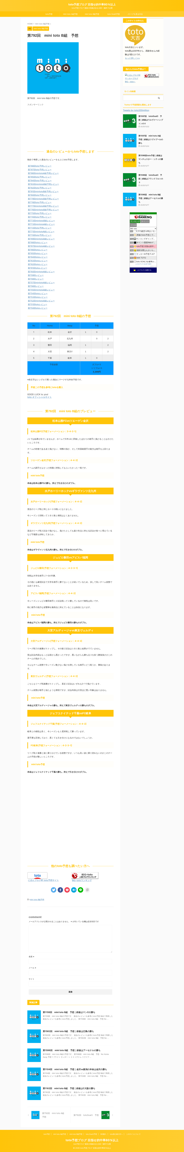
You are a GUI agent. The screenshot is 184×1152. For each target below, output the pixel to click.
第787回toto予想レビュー (39, 169)
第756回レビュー (36, 286)
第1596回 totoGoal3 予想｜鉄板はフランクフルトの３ (150, 178)
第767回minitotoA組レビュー (41, 246)
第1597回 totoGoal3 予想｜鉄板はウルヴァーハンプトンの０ (150, 120)
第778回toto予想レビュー (39, 202)
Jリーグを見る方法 (135, 14)
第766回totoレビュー (37, 249)
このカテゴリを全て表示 (143, 264)
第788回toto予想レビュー (39, 166)
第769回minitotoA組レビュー (41, 239)
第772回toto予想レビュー (39, 228)
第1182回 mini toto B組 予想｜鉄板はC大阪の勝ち (69, 1088)
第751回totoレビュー (37, 304)
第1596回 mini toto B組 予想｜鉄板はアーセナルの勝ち (71, 1050)
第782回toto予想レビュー (39, 188)
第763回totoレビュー (38, 260)
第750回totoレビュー (37, 308)
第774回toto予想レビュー (39, 217)
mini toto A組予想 (70, 14)
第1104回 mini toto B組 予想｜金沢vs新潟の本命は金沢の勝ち (75, 1069)
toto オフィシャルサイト (39, 397)
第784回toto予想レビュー (40, 180)
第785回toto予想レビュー (39, 177)
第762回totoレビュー (37, 264)
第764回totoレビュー (38, 257)
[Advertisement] (50, 126)
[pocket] (67, 890)
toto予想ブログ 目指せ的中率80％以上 (92, 4)
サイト (31, 979)
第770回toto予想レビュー (39, 235)
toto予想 (48, 14)
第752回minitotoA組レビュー (41, 300)
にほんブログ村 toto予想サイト (43, 880)
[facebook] (60, 890)
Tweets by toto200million (136, 110)
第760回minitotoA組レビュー (41, 271)
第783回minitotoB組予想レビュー (43, 184)
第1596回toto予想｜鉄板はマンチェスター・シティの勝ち (150, 159)
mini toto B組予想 (92, 14)
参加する (153, 266)
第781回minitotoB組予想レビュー (43, 191)
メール (32, 968)
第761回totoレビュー (37, 268)
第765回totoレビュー (37, 253)
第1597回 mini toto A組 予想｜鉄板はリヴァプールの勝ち (150, 139)
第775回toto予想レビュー (39, 213)
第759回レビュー (36, 275)
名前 (31, 956)
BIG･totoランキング (82, 880)
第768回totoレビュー (37, 242)
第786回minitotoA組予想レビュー (43, 173)
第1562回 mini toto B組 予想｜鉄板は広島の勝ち (68, 1031)
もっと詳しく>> (132, 58)
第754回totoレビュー (38, 293)
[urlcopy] (87, 890)
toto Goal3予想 (113, 14)
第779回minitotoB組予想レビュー (43, 198)
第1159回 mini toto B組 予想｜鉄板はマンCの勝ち (69, 1012)
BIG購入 (103, 1134)
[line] (80, 890)
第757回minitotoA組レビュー (41, 282)
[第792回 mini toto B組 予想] (74, 890)
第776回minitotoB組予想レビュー (43, 209)
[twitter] (53, 890)
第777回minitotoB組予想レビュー (43, 206)
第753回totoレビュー (38, 297)
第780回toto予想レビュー (39, 195)
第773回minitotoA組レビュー (41, 224)
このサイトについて (133, 1134)
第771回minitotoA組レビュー (41, 231)
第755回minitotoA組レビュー (41, 290)
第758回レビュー (36, 279)
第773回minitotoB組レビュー (41, 220)
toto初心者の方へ (116, 1134)
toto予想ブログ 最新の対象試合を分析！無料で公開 (92, 1144)
